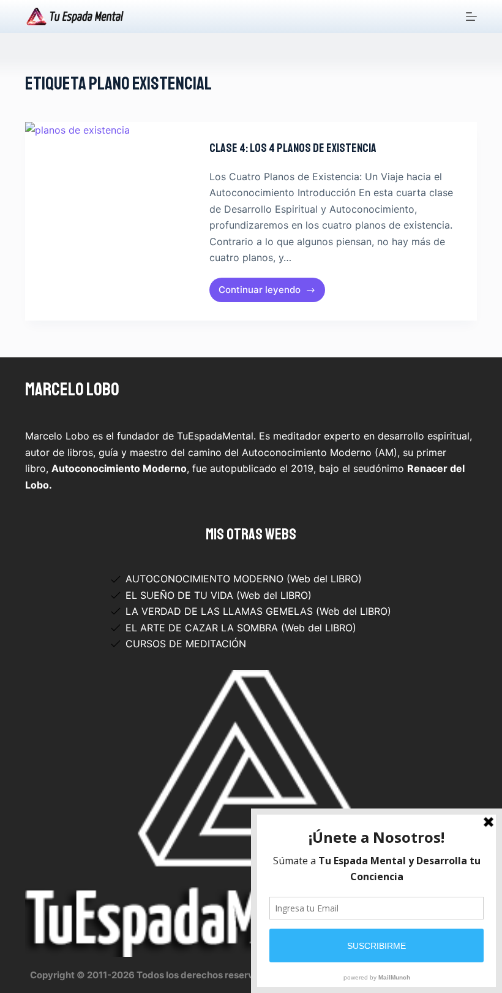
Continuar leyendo (270, 293)
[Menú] (471, 16)
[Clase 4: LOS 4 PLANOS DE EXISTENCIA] (108, 221)
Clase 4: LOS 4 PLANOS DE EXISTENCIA (292, 148)
